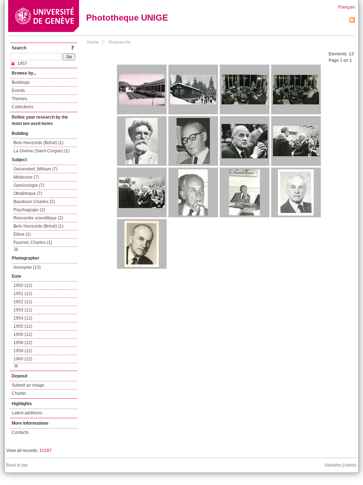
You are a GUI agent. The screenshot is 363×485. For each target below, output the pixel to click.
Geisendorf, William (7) (35, 169)
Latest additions (27, 412)
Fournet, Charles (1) (32, 242)
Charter (19, 393)
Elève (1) (22, 234)
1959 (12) (22, 350)
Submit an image (28, 385)
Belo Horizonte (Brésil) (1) (38, 142)
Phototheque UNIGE (127, 17)
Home (93, 42)
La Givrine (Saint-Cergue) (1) (41, 150)
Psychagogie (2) (29, 209)
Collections (22, 106)
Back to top (17, 465)
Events (18, 90)
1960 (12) (22, 358)
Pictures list (119, 42)
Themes (19, 98)
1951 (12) (22, 293)
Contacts (20, 432)
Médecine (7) (26, 177)
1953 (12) (22, 309)
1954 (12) (22, 318)
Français (346, 7)
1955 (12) (22, 326)
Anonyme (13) (27, 267)
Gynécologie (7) (28, 185)
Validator (332, 465)
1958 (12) (22, 342)
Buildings (21, 82)
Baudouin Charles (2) (34, 201)
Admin (350, 465)
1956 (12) (22, 334)
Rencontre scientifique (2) (38, 218)
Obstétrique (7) (27, 193)
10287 (45, 450)
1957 (21, 63)
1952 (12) (22, 301)
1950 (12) (22, 285)
